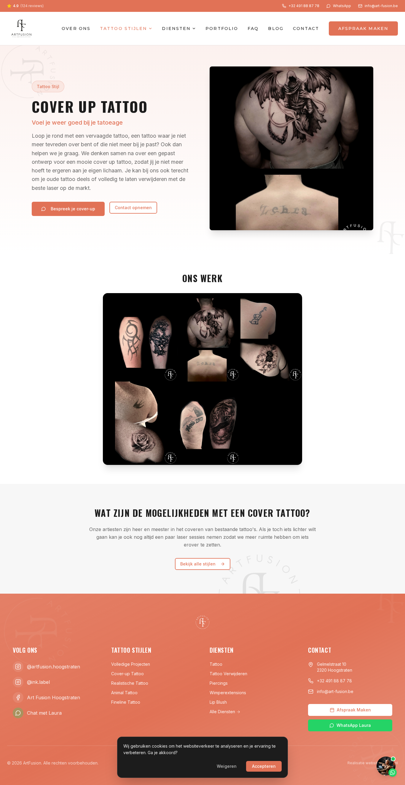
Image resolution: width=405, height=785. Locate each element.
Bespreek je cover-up (73, 208)
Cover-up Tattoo (127, 673)
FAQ (253, 28)
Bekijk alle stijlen (198, 563)
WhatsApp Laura (354, 725)
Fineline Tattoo (125, 702)
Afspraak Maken (354, 709)
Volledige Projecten (130, 664)
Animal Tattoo (124, 692)
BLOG (275, 28)
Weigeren (227, 766)
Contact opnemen (133, 207)
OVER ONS (76, 28)
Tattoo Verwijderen (228, 673)
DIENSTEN (176, 28)
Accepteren (264, 766)
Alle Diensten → (225, 711)
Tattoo (216, 664)
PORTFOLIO (221, 28)
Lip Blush (218, 702)
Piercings (219, 683)
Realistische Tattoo (129, 683)
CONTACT (306, 28)
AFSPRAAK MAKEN (363, 28)
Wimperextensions (228, 692)
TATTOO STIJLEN (123, 28)
